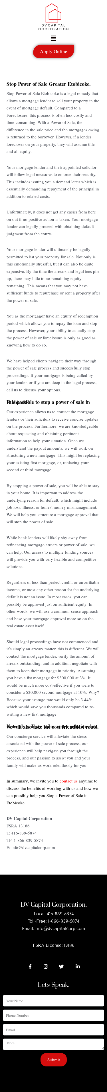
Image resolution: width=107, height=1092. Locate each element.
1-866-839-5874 (63, 921)
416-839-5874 (60, 913)
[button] (53, 38)
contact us (69, 781)
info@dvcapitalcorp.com (60, 928)
